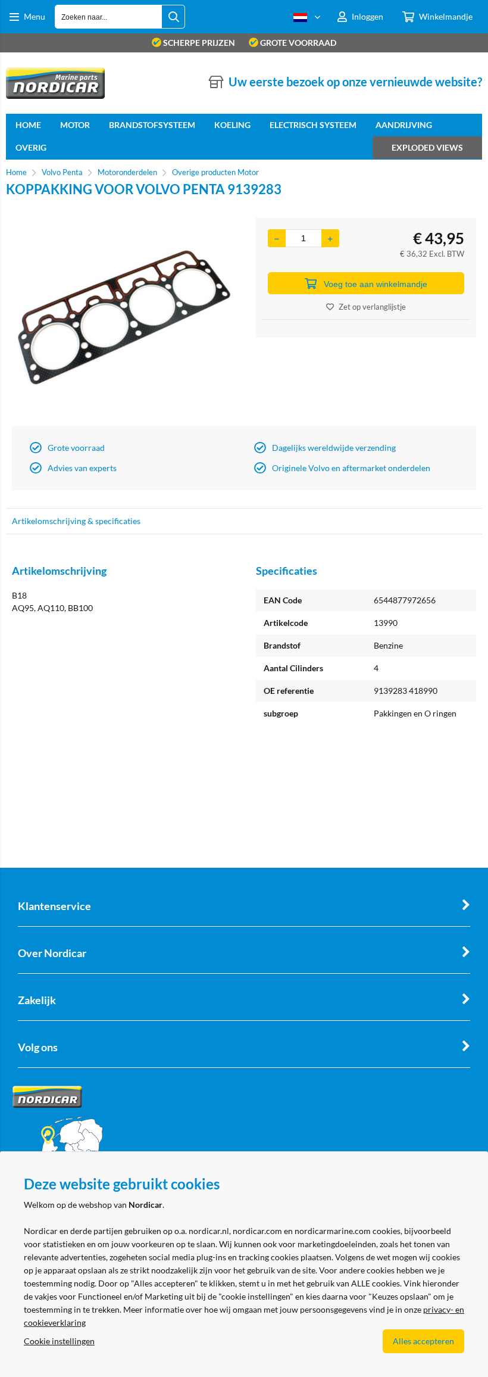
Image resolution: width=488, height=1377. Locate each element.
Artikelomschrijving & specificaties (76, 521)
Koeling (232, 125)
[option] (122, 318)
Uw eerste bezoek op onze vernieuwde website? (355, 81)
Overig (30, 147)
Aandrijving (404, 125)
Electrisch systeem (313, 125)
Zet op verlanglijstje (372, 306)
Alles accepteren (423, 1341)
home (28, 125)
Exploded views (427, 147)
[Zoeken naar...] (173, 17)
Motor (75, 125)
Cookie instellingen (59, 1341)
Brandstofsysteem (152, 125)
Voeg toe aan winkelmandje (375, 284)
